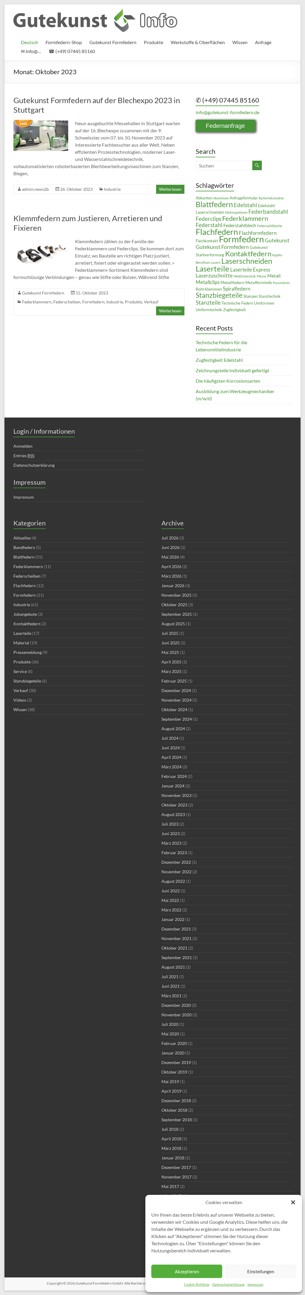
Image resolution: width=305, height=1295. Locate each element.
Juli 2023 (169, 823)
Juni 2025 (170, 642)
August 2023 (173, 814)
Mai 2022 (170, 900)
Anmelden (22, 446)
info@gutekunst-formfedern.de (227, 112)
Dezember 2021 (176, 928)
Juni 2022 (170, 890)
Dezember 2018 (176, 1100)
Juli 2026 (169, 537)
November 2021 (176, 938)
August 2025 (173, 623)
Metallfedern (232, 282)
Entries (23, 455)
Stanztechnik (270, 296)
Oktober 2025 (174, 604)
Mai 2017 (170, 1186)
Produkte (153, 42)
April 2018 (171, 1138)
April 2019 (171, 1091)
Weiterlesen (170, 189)
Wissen (240, 42)
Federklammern (37, 301)
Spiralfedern (236, 289)
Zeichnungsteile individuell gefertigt (232, 370)
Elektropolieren (236, 212)
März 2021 (171, 995)
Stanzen (250, 296)
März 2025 (171, 671)
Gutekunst (277, 240)
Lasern (215, 262)
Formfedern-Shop (64, 42)
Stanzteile (208, 302)
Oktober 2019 (174, 1071)
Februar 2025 (174, 680)
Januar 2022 (172, 919)
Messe (261, 276)
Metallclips (208, 282)
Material (21, 642)
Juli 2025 (169, 633)
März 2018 (171, 1148)
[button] (293, 1202)
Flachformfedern (257, 233)
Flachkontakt (207, 241)
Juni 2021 (170, 986)
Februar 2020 (174, 1043)
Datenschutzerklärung (228, 1284)
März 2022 (171, 909)
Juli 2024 (169, 738)
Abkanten (204, 198)
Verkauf (151, 301)
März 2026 (171, 576)
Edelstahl (245, 204)
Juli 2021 (169, 976)
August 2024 (173, 728)
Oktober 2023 (174, 804)
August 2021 (173, 967)
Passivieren (281, 283)
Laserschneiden (246, 261)
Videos (19, 699)
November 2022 (176, 871)
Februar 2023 (174, 852)
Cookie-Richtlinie (196, 1284)
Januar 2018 (172, 1157)
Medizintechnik (245, 276)
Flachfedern (217, 232)
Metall (274, 275)
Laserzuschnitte (214, 275)
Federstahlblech (239, 225)
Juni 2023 (170, 833)
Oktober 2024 (174, 709)
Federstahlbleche (269, 226)
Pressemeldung (27, 652)
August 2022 (173, 881)
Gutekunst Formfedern (112, 42)
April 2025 (171, 661)
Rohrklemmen (209, 288)
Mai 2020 (170, 1033)
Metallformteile (258, 282)
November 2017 (176, 1176)
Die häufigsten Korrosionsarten (228, 381)
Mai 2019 (170, 1081)
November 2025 (176, 595)
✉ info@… (31, 51)
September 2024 (176, 719)
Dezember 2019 (176, 1062)
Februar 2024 (174, 776)
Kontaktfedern (248, 253)
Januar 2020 (172, 1052)
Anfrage (263, 42)
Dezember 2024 (176, 690)
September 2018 (176, 1119)
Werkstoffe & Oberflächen (198, 42)
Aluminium (221, 198)
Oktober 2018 (174, 1110)
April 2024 (171, 757)
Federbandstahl (268, 211)
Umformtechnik (209, 310)
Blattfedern (214, 204)
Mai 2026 (170, 556)
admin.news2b (35, 189)
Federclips (208, 218)
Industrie (112, 189)
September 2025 (176, 614)
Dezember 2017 (176, 1167)
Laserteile (212, 268)
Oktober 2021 (174, 947)
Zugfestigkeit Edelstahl (219, 360)
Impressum (255, 1284)
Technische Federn (237, 303)
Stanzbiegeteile (219, 295)
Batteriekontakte (271, 198)
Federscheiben (66, 301)
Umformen (264, 302)
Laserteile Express (250, 270)
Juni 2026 (170, 547)
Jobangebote (25, 614)
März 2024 (171, 766)
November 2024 (176, 699)
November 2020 (176, 1014)
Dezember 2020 (176, 1005)
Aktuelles (22, 537)
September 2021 (176, 957)
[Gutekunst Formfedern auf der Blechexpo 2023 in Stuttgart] (40, 122)
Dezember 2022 (176, 862)
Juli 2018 (169, 1129)
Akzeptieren (187, 1271)
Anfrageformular (244, 198)
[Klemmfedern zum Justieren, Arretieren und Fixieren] (40, 241)
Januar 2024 (172, 785)
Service (20, 671)
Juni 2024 (170, 747)
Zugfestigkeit (234, 310)
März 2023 (171, 843)
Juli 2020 (169, 1024)
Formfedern (93, 301)
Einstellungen (260, 1271)
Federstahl (209, 224)
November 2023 (176, 795)
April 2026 (171, 566)
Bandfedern (24, 547)
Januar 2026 (172, 585)
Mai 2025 (170, 652)
